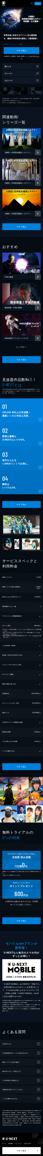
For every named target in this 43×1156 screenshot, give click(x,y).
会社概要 (10, 1143)
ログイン (38, 3)
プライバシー (18, 1143)
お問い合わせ (27, 1143)
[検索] (31, 3)
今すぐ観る (21, 50)
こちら (35, 635)
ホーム (4, 1143)
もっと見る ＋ (21, 347)
